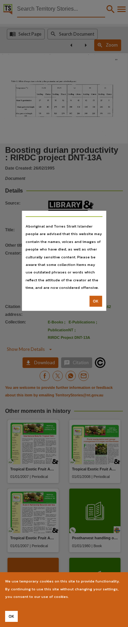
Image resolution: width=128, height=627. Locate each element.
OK (96, 301)
